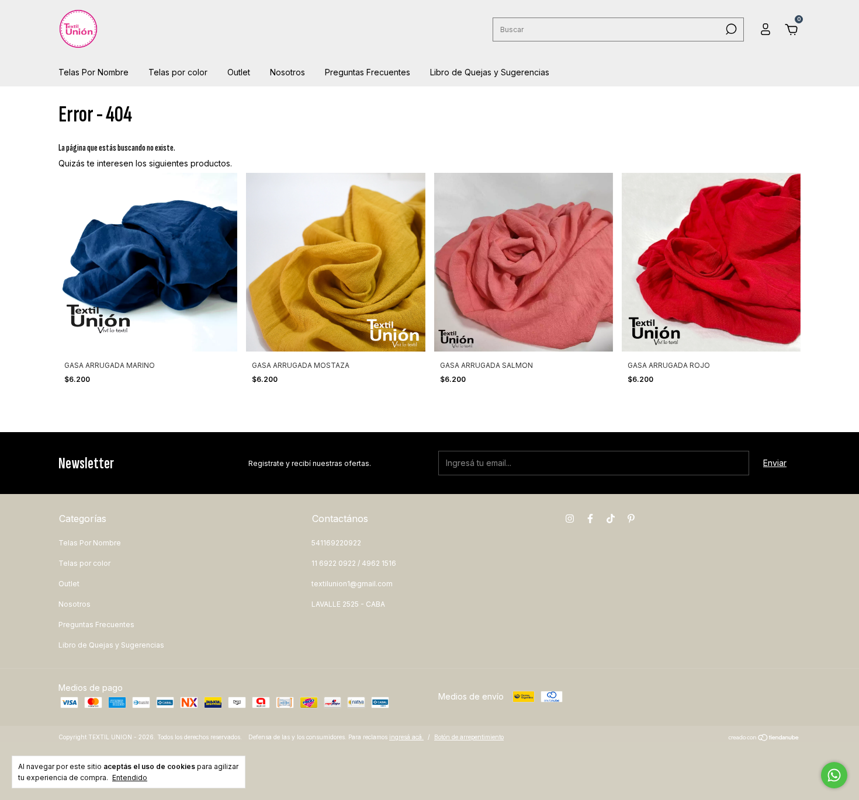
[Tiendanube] (764, 738)
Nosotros (287, 72)
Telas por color (177, 72)
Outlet (238, 72)
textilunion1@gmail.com (352, 583)
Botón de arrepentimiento (469, 736)
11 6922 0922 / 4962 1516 (353, 563)
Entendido (129, 777)
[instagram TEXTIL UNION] (569, 518)
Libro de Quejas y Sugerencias (489, 72)
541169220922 (336, 542)
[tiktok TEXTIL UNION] (610, 518)
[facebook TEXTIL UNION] (590, 518)
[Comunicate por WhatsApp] (834, 775)
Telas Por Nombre (93, 72)
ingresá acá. (406, 736)
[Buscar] (730, 29)
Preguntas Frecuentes (367, 72)
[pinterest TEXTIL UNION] (631, 518)
